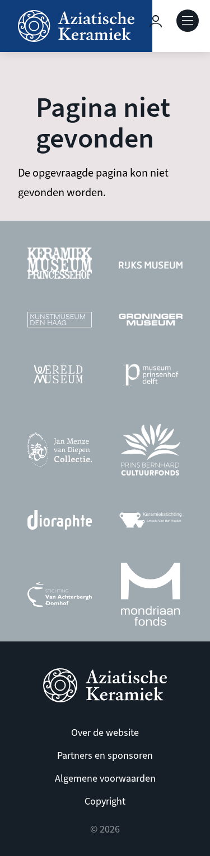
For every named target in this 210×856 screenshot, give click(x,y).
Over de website (105, 733)
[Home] (76, 26)
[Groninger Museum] (151, 323)
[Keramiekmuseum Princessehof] (59, 266)
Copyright (105, 802)
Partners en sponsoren (105, 756)
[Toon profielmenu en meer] (155, 21)
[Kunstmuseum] (59, 323)
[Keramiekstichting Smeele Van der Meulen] (151, 522)
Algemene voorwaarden (105, 779)
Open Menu (187, 20)
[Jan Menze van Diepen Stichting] (59, 453)
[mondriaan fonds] (151, 597)
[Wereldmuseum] (59, 377)
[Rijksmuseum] (151, 266)
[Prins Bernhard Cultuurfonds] (151, 452)
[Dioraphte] (59, 522)
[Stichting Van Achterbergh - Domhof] (59, 597)
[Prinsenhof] (151, 377)
